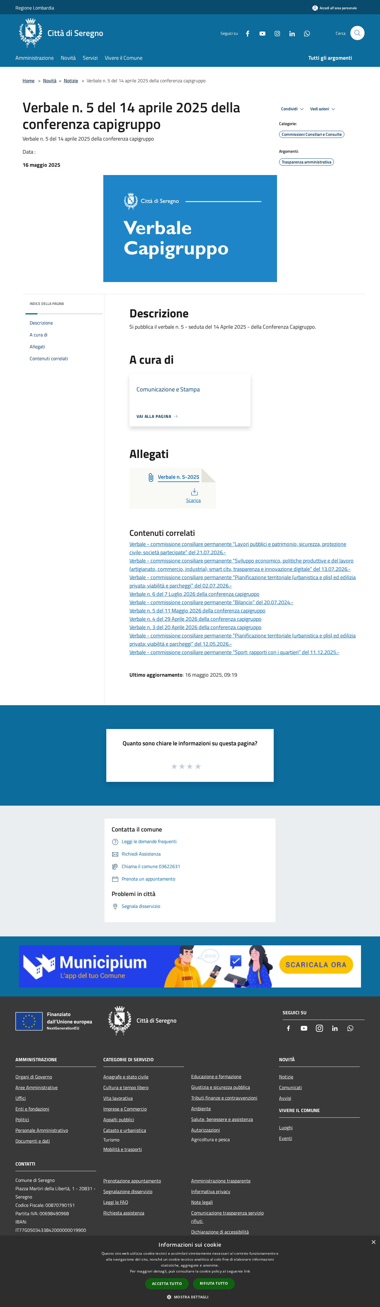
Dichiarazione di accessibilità (220, 1231)
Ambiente (201, 1108)
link (247, 1271)
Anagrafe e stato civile (125, 1076)
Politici (22, 1119)
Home (28, 80)
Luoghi (286, 1127)
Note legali (202, 1202)
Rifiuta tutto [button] (214, 1283)
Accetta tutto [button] (167, 1283)
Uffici (20, 1098)
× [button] (373, 1242)
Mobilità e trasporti (122, 1149)
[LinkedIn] (290, 33)
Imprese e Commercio (125, 1108)
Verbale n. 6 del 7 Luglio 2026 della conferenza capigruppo (194, 594)
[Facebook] (245, 33)
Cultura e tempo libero (125, 1087)
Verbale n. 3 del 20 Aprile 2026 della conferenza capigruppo (195, 627)
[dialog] (190, 1271)
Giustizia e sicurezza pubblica (220, 1087)
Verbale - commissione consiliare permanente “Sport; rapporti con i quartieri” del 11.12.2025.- (234, 652)
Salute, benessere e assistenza (222, 1119)
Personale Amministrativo (41, 1130)
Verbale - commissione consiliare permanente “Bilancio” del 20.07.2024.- (211, 602)
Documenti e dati (32, 1140)
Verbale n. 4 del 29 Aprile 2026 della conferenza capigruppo (195, 619)
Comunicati (290, 1087)
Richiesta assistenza (123, 1212)
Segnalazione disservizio (127, 1191)
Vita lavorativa (118, 1098)
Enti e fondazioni (32, 1108)
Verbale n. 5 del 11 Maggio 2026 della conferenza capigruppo (197, 611)
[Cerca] (357, 33)
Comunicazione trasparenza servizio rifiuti (227, 1217)
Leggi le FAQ (115, 1202)
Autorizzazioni (205, 1129)
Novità (49, 80)
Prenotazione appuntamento (132, 1180)
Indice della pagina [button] (47, 303)
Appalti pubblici (118, 1119)
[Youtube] (260, 33)
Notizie (71, 80)
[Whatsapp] (305, 33)
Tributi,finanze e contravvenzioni (224, 1097)
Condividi (289, 108)
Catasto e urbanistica (124, 1130)
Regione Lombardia (34, 7)
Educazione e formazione (216, 1076)
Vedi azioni (320, 108)
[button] (189, 1297)
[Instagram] (275, 33)
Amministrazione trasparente (221, 1180)
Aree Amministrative (36, 1087)
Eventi (285, 1138)
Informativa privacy (210, 1191)
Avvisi (285, 1098)
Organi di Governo (33, 1076)
